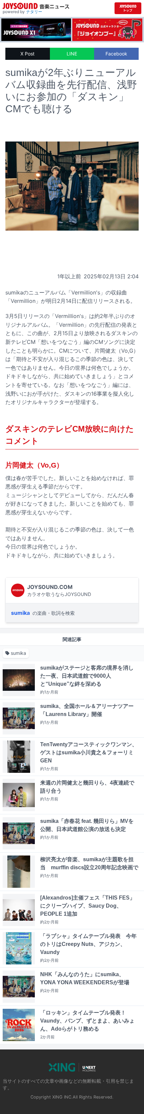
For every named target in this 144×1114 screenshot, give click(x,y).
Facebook (116, 53)
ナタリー (34, 11)
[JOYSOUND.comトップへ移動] (128, 8)
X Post (27, 53)
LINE (72, 53)
